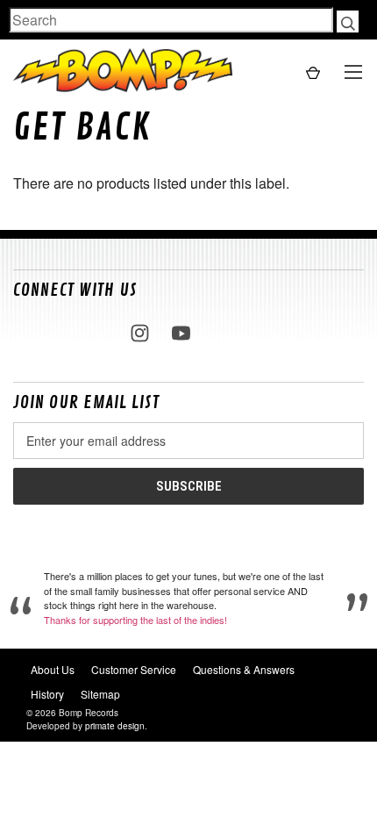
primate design (115, 726)
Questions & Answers (244, 669)
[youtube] (181, 333)
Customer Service (133, 669)
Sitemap (100, 693)
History (47, 693)
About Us (53, 669)
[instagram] (140, 333)
